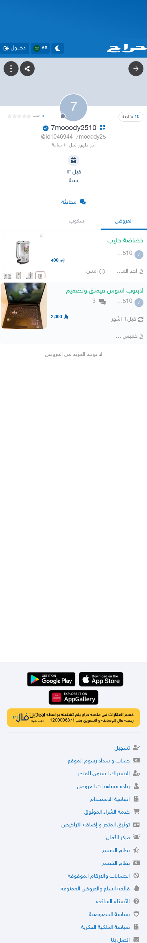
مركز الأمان (118, 838)
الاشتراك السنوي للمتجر (104, 774)
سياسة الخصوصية (109, 914)
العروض (124, 221)
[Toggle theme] (57, 48)
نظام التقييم (116, 850)
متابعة (131, 116)
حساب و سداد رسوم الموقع (99, 761)
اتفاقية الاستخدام (110, 799)
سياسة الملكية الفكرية (105, 927)
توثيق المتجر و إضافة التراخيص (95, 825)
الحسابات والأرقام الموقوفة (99, 876)
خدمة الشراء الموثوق (107, 812)
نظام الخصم (116, 863)
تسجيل (122, 748)
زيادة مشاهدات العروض (103, 786)
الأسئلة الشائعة (113, 902)
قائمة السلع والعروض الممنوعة (95, 889)
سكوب (76, 221)
